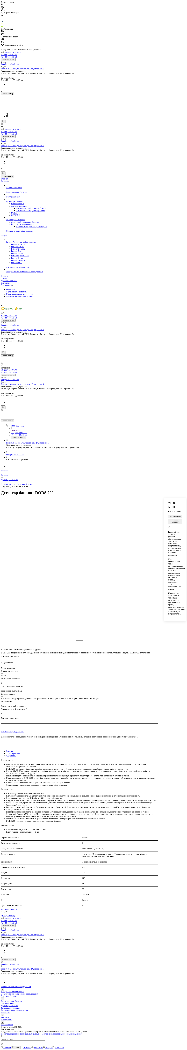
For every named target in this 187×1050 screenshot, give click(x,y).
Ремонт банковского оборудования (16, 987)
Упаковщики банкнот (10, 1008)
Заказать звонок (8, 59)
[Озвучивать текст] (2, 40)
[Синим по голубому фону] (2, 21)
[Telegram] (7, 114)
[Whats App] (7, 116)
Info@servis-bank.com (10, 64)
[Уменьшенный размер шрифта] (2, 4)
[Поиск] (3, 121)
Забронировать (175, 516)
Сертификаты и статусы (16, 292)
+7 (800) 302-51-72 (13, 52)
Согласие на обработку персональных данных (62, 1034)
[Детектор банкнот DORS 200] (79, 568)
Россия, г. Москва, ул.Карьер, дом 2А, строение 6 (22, 69)
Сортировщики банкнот (11, 1001)
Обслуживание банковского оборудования (19, 994)
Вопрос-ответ (7, 1025)
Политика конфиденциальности (20, 294)
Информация (6, 1020)
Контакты (5, 1017)
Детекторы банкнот (9, 1006)
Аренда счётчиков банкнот (12, 991)
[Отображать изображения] (2, 31)
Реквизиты (11, 289)
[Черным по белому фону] (2, 15)
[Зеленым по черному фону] (2, 27)
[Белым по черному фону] (2, 18)
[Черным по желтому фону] (2, 24)
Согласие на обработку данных (19, 296)
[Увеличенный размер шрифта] (3, 10)
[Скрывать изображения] (2, 34)
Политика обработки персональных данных (20, 1034)
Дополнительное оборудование (14, 1010)
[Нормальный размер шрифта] (2, 7)
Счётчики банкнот (9, 996)
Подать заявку (7, 94)
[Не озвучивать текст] (2, 43)
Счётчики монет (8, 1003)
